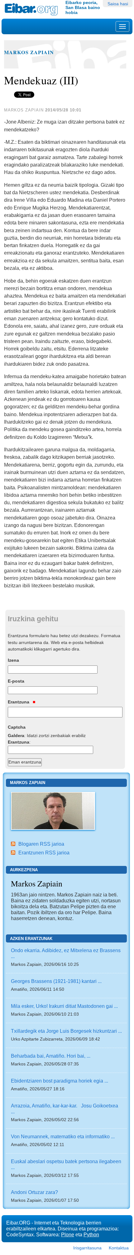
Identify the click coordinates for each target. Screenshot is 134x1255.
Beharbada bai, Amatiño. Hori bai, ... (50, 1056)
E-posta (16, 681)
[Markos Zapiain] (53, 810)
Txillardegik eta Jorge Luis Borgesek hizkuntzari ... (66, 1031)
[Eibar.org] (33, 9)
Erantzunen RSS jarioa (43, 852)
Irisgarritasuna (87, 1247)
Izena (13, 660)
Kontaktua (119, 1247)
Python (91, 1234)
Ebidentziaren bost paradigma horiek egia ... (59, 1080)
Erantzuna (19, 701)
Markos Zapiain (29, 52)
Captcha (17, 727)
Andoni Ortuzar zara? (34, 1192)
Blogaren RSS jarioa (41, 844)
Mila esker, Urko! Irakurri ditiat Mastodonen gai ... (64, 1006)
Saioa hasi (118, 3)
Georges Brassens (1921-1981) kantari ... (56, 981)
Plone (67, 1234)
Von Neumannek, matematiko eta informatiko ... (63, 1136)
